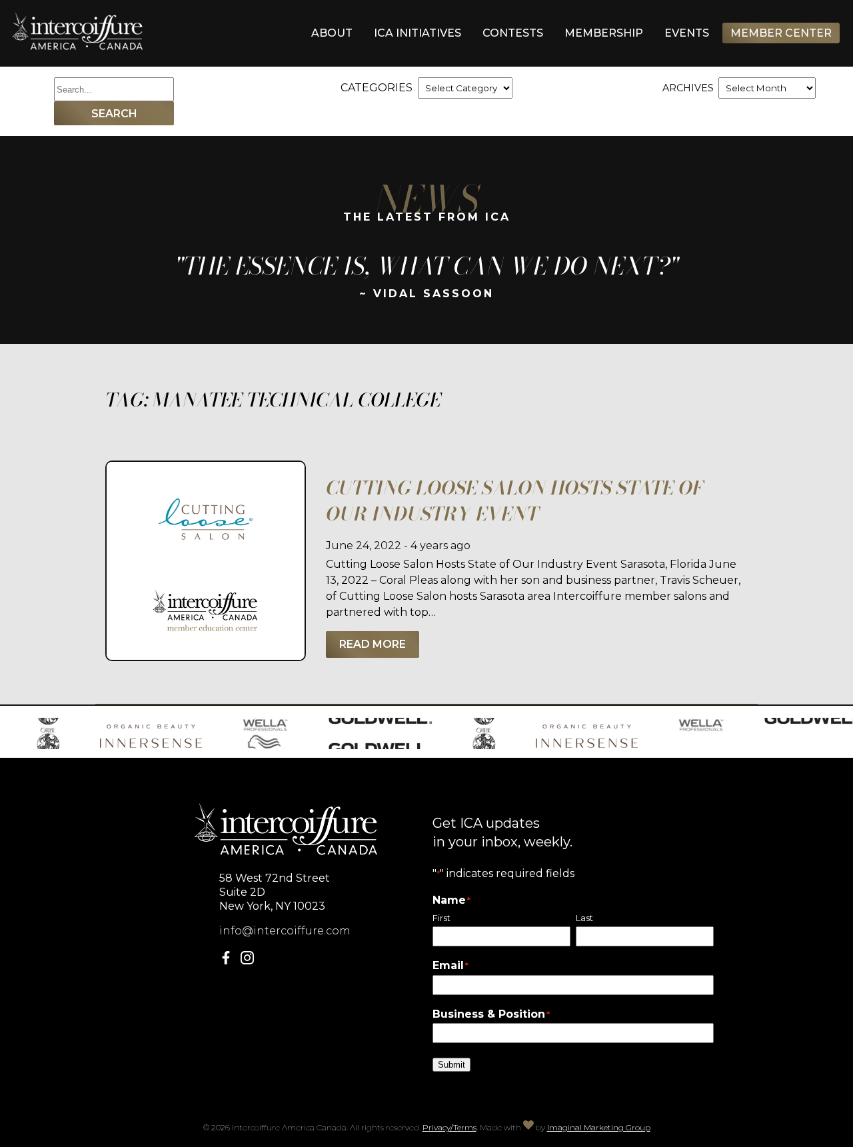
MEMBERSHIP (603, 33)
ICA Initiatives (417, 33)
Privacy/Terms (449, 1127)
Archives (688, 88)
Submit (451, 1065)
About (332, 33)
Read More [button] (372, 644)
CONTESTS (512, 33)
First (441, 918)
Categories (377, 87)
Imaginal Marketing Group (598, 1127)
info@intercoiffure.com (285, 930)
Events (686, 33)
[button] (228, 960)
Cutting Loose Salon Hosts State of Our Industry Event (514, 500)
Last (584, 918)
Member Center (781, 33)
